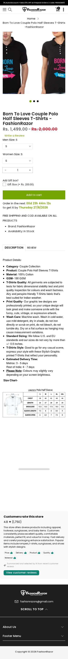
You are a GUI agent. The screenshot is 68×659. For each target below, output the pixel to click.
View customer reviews (21, 572)
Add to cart (34, 195)
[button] (4, 9)
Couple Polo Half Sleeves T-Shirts (38, 270)
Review (31, 247)
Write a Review (14, 135)
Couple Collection (30, 266)
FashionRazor (26, 226)
